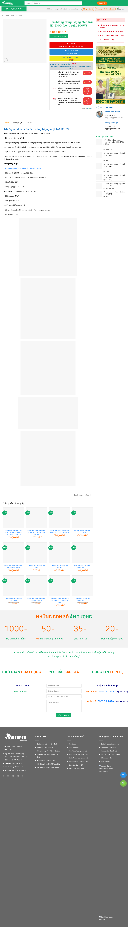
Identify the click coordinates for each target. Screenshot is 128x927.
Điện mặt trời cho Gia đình (47, 744)
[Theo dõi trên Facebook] (5, 776)
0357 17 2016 (106, 701)
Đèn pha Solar (16, 15)
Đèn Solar (5, 15)
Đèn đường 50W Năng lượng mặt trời (82, 599)
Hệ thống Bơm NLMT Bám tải (48, 767)
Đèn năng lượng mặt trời (78, 768)
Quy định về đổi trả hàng (110, 754)
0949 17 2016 (110, 115)
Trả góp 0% (66, 9)
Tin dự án (72, 744)
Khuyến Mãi (58, 9)
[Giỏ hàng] (91, 3)
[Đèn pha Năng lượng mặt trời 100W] (82, 518)
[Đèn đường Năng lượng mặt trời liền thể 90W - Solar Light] (59, 586)
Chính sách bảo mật (108, 747)
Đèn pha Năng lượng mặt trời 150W (13, 599)
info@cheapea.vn (16, 767)
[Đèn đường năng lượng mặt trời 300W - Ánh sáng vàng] (59, 518)
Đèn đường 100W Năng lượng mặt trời (82, 566)
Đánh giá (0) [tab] (17, 122)
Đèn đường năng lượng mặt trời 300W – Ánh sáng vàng (59, 531)
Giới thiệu (49, 9)
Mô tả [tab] (7, 122)
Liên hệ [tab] (29, 122)
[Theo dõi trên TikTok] (10, 776)
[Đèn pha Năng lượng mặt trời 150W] (13, 586)
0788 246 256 (110, 126)
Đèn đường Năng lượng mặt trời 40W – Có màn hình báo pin (36, 532)
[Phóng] (6, 60)
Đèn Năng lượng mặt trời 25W (36, 566)
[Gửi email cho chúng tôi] (15, 776)
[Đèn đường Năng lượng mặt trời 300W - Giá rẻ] (13, 552)
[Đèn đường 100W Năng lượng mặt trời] (82, 552)
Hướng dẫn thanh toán (109, 751)
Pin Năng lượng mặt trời (46, 760)
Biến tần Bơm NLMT (76, 765)
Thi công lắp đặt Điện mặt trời (48, 751)
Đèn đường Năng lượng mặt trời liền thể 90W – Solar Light (59, 600)
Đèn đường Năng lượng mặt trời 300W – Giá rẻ (13, 566)
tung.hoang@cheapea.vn (114, 118)
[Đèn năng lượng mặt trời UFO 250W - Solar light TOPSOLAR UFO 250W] (13, 518)
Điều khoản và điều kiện (110, 744)
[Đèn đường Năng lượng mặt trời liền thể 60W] (36, 586)
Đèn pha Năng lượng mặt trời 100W (82, 531)
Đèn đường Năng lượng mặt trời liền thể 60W (36, 599)
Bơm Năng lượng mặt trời (78, 761)
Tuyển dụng (105, 761)
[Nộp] (84, 3)
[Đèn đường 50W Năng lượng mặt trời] (82, 586)
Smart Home (73, 747)
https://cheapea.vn (19, 770)
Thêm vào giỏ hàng (59, 36)
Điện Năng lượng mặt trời (78, 758)
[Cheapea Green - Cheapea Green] (12, 3)
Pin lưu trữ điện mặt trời (78, 754)
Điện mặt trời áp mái (45, 747)
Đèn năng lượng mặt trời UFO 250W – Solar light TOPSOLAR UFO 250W (13, 532)
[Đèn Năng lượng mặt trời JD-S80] (59, 552)
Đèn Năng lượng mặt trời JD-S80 (59, 566)
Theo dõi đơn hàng (76, 9)
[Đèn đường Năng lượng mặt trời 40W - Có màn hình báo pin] (36, 518)
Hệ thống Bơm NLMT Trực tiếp (48, 764)
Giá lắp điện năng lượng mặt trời (48, 755)
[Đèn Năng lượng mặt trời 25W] (36, 552)
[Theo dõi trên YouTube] (20, 776)
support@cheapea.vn (112, 128)
